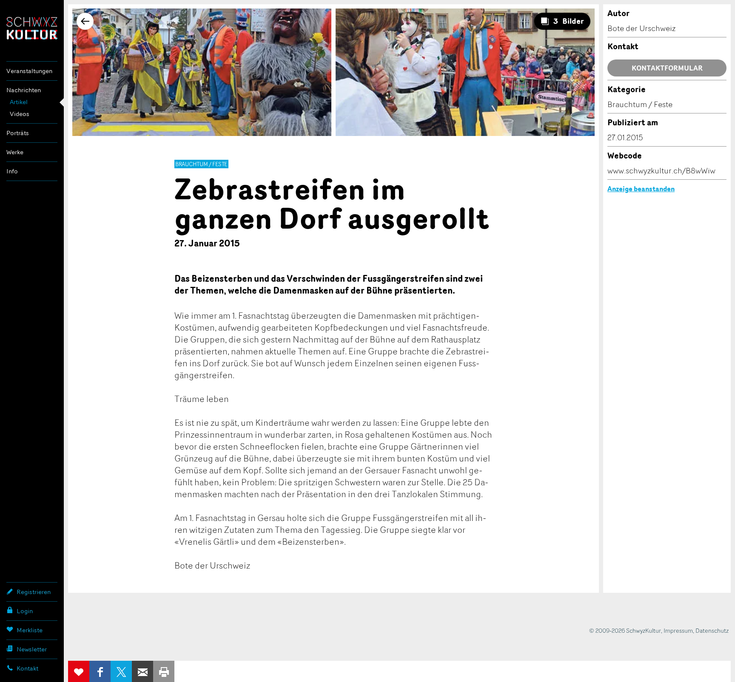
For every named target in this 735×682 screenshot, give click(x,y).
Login (25, 610)
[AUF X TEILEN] (121, 671)
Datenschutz (712, 630)
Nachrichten (23, 89)
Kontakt (27, 668)
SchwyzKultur (31, 28)
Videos (19, 113)
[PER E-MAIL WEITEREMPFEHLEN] (142, 671)
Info (12, 171)
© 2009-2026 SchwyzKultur (625, 630)
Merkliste (30, 629)
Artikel (19, 101)
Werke (14, 151)
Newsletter (32, 649)
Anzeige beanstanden (641, 189)
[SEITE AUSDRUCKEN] (163, 671)
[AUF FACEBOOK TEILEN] (100, 671)
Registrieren (34, 591)
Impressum (678, 630)
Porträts (17, 132)
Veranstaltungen (29, 70)
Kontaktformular (667, 68)
